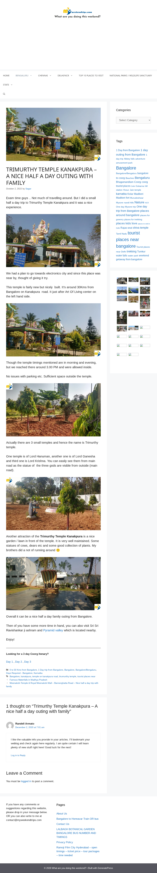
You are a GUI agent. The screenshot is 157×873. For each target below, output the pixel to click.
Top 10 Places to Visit (91, 75)
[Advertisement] (78, 48)
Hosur (126, 190)
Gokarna (140, 186)
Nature (139, 202)
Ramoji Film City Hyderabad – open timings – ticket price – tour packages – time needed (78, 851)
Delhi (133, 186)
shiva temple (140, 227)
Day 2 (18, 661)
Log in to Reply (18, 755)
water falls (121, 255)
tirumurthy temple (67, 676)
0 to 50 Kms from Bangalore (23, 670)
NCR (147, 203)
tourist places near (86, 676)
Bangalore (69, 670)
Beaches (130, 178)
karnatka (121, 193)
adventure (140, 159)
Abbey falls (129, 159)
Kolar (130, 194)
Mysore (119, 203)
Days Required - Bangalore (19, 673)
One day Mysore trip (126, 207)
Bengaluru (22, 75)
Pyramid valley (53, 630)
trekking (131, 251)
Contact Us (62, 824)
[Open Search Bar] (4, 94)
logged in (26, 781)
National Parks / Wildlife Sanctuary (131, 75)
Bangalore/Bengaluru (86, 670)
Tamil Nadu (121, 234)
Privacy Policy (64, 842)
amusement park (124, 163)
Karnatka (38, 673)
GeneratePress (105, 868)
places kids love (126, 223)
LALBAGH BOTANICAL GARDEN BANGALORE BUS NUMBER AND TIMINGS (76, 833)
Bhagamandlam (124, 182)
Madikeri (138, 194)
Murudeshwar (137, 198)
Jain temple (135, 190)
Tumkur (141, 251)
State (6, 84)
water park (133, 256)
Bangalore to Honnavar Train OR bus (77, 818)
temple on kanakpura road (45, 676)
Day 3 (27, 661)
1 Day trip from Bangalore (50, 670)
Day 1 (9, 661)
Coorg (137, 182)
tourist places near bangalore (128, 239)
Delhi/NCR (63, 75)
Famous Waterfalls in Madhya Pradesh (28, 680)
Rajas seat (126, 227)
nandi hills (129, 203)
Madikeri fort (122, 197)
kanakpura (26, 676)
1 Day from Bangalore (128, 150)
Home (6, 75)
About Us (61, 813)
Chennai (43, 75)
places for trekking (133, 219)
